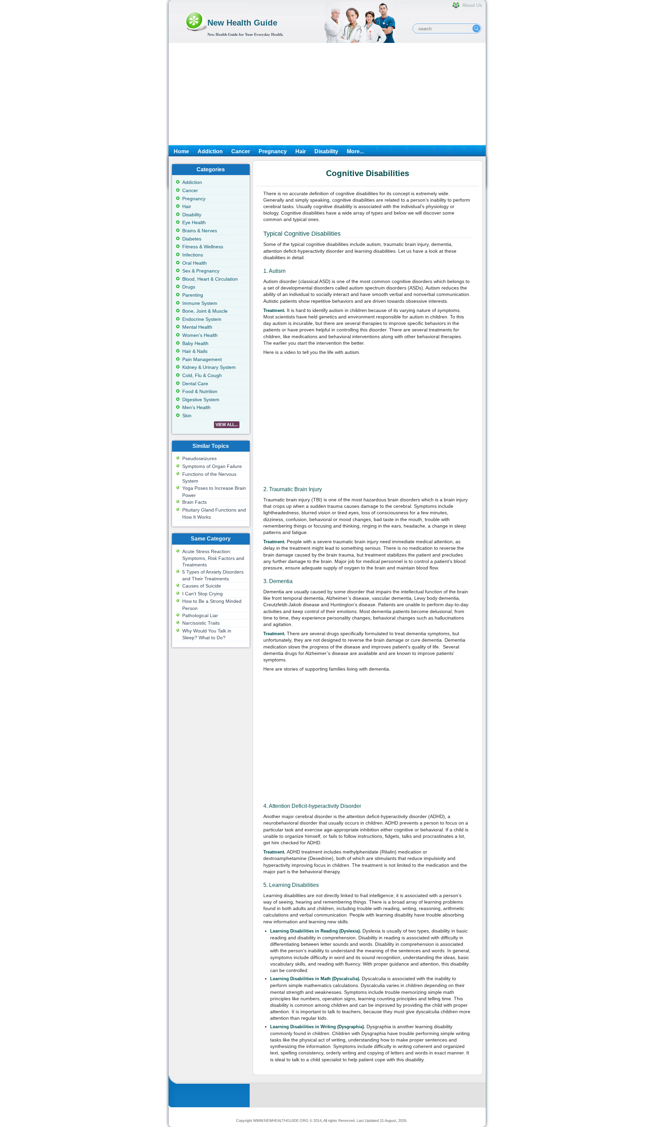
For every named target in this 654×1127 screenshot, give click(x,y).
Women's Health (200, 335)
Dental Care (195, 383)
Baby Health (195, 343)
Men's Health (196, 407)
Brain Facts (194, 502)
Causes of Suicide (201, 586)
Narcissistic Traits (201, 623)
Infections (192, 254)
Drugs (188, 286)
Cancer (240, 151)
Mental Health (197, 327)
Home (181, 151)
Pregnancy (273, 151)
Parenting (192, 295)
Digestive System (200, 399)
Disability (326, 151)
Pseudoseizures (199, 458)
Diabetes (191, 238)
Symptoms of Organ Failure (212, 466)
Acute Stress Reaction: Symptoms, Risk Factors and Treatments (213, 558)
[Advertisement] (327, 94)
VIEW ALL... (227, 424)
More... (355, 151)
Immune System (199, 303)
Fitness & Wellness (202, 246)
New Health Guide (242, 22)
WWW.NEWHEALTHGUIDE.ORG (281, 1120)
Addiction (210, 151)
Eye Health (194, 222)
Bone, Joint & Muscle (205, 311)
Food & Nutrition (199, 391)
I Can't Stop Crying (202, 593)
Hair (300, 151)
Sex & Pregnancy (200, 270)
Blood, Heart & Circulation (210, 279)
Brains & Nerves (199, 230)
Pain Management (202, 359)
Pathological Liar (200, 615)
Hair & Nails (194, 351)
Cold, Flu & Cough (202, 375)
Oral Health (194, 263)
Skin (186, 415)
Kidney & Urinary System (209, 367)
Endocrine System (201, 319)
